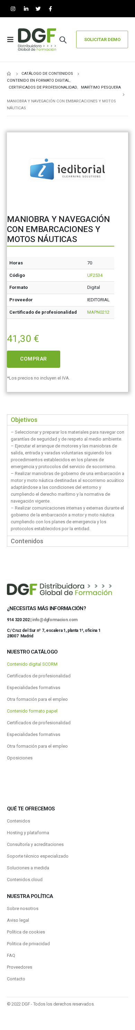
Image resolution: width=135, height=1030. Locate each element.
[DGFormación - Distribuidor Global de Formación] (37, 39)
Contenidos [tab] (27, 541)
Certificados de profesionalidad (39, 675)
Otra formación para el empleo (37, 699)
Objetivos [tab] (24, 419)
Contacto (16, 978)
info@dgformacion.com (55, 619)
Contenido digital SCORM (32, 664)
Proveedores (19, 967)
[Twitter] (38, 8)
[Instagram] (13, 8)
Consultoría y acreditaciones (35, 844)
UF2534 (94, 275)
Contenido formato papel (32, 711)
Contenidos (18, 821)
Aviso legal (18, 920)
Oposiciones (20, 757)
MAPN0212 (98, 312)
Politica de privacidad (28, 943)
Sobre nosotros (22, 908)
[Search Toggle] (63, 40)
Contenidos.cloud (25, 879)
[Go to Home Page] (9, 73)
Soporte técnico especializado (38, 856)
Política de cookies (26, 932)
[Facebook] (50, 8)
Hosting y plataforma (28, 832)
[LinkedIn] (26, 8)
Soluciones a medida (28, 867)
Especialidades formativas (33, 687)
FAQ (11, 955)
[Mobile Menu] (12, 40)
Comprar (33, 359)
